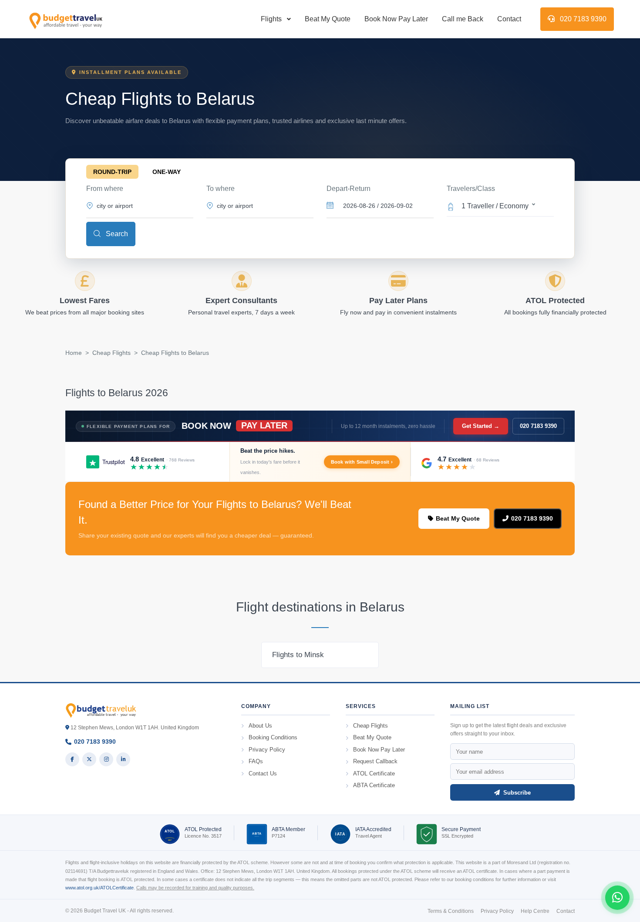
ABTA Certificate (374, 785)
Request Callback (375, 761)
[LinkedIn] (123, 759)
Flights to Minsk (298, 655)
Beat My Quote (327, 19)
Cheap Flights (111, 352)
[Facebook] (72, 759)
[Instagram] (106, 759)
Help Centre (535, 911)
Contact (509, 19)
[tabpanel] (320, 655)
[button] (500, 205)
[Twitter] (89, 759)
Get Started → (480, 426)
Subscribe (516, 792)
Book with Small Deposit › (362, 461)
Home (73, 352)
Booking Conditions (273, 737)
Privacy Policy (267, 749)
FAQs (256, 761)
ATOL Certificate (374, 773)
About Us (260, 725)
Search (116, 233)
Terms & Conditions (451, 911)
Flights (271, 19)
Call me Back (462, 19)
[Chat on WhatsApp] (617, 897)
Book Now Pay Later (396, 19)
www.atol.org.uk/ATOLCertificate (99, 887)
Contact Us (263, 773)
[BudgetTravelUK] (65, 19)
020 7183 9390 (582, 19)
